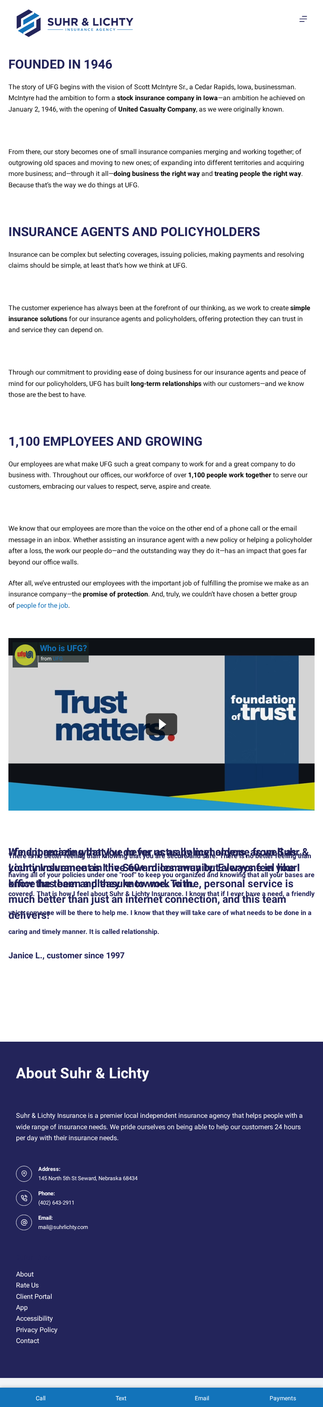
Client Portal (34, 1297)
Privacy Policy (37, 1330)
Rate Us (27, 1285)
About (25, 1274)
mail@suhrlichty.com (63, 1227)
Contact (27, 1341)
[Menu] (303, 19)
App (22, 1307)
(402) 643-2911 (56, 1203)
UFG (58, 659)
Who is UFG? (63, 648)
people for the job (42, 605)
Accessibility (34, 1318)
